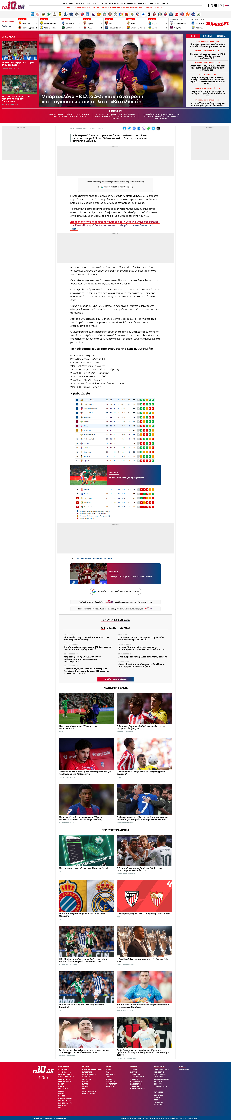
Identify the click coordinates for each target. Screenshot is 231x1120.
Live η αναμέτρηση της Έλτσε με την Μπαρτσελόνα (142, 656)
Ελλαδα (85, 1082)
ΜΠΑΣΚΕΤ (80, 3)
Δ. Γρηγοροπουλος (137, 1089)
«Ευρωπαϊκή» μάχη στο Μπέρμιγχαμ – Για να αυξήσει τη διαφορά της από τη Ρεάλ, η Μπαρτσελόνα (161, 116)
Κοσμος (61, 1096)
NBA (83, 1089)
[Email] (158, 128)
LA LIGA (80, 558)
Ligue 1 (61, 1091)
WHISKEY (194, 1118)
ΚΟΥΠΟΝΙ (86, 7)
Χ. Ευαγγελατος (136, 1082)
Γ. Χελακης (134, 1070)
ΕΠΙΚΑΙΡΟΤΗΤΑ (183, 1070)
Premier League (64, 1082)
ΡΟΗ (68, 7)
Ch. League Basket (89, 1074)
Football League (65, 1074)
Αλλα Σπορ (110, 1086)
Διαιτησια (62, 1105)
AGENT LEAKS (159, 1072)
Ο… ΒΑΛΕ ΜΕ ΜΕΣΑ (160, 1086)
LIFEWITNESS (163, 3)
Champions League (66, 1077)
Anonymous (159, 1067)
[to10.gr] (13, 5)
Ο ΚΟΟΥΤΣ (158, 1084)
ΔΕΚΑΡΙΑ (109, 3)
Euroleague (87, 1072)
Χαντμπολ (110, 1074)
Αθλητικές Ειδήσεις (107, 609)
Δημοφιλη (112, 628)
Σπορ (108, 1067)
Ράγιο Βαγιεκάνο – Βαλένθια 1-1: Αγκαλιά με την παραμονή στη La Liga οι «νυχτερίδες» (69, 115)
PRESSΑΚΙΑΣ (158, 1082)
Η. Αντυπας (134, 1086)
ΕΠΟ (59, 1108)
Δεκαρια (133, 1067)
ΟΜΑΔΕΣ (142, 3)
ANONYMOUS (120, 3)
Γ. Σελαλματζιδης (137, 1077)
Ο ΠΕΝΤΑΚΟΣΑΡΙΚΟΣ (161, 1070)
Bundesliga (63, 1089)
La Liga (61, 1084)
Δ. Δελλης (133, 1072)
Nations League (64, 1103)
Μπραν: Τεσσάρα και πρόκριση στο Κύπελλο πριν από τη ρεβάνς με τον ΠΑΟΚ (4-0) (142, 665)
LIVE (93, 7)
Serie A (61, 1086)
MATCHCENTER (103, 7)
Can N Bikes (110, 1082)
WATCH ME (132, 3)
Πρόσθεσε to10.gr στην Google (117, 187)
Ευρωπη (61, 1093)
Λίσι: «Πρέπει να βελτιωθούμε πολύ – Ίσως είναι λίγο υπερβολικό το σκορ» (207, 45)
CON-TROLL (159, 7)
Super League (63, 1070)
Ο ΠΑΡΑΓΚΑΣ (158, 1077)
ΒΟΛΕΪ (94, 3)
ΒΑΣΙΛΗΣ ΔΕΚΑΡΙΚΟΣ (161, 1079)
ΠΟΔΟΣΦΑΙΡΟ (68, 3)
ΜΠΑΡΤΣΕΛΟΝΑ (99, 558)
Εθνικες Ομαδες (64, 1101)
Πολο (108, 1072)
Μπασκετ (86, 1067)
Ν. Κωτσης (134, 1079)
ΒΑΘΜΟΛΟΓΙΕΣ (118, 7)
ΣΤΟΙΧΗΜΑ (76, 7)
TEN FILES (151, 3)
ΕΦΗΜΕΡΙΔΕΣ (158, 1102)
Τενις (108, 1077)
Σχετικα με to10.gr (140, 1118)
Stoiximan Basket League (92, 1070)
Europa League (64, 1079)
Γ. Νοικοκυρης (135, 1074)
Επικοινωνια (173, 1118)
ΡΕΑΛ (110, 558)
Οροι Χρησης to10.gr (158, 1118)
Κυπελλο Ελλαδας (65, 1098)
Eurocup (86, 1077)
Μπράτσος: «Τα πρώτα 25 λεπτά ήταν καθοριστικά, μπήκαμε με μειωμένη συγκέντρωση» (207, 68)
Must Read (125, 628)
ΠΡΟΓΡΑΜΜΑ (132, 7)
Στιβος (109, 1079)
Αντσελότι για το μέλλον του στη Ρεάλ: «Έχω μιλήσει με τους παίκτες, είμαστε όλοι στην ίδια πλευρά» (116, 116)
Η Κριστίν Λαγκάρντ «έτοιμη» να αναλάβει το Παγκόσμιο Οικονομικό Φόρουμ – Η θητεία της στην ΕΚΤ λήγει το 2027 (207, 81)
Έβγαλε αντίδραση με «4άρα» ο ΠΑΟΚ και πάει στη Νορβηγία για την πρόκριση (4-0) (207, 56)
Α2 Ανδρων (86, 1079)
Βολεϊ (108, 1070)
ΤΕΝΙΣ (101, 3)
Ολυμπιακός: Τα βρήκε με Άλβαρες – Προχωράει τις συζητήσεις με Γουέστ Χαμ (207, 93)
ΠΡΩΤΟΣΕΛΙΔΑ (145, 7)
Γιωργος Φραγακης (78, 128)
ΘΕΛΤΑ (88, 558)
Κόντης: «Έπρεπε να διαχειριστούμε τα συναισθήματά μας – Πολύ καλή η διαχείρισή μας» (207, 105)
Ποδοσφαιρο (64, 1067)
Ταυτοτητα (126, 1118)
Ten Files (182, 1067)
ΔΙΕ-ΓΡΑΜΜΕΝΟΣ (160, 1074)
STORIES (157, 1100)
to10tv (157, 1097)
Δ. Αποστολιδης (136, 1084)
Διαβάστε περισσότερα (115, 679)
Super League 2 (64, 1072)
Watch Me (158, 1092)
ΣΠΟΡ (88, 3)
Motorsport (111, 1084)
